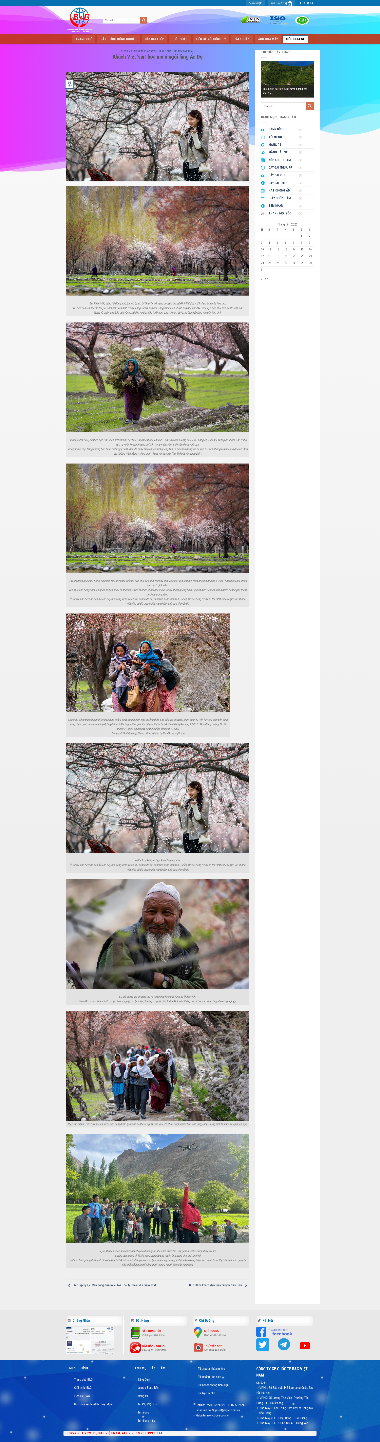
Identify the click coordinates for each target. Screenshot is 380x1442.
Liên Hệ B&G (82, 1396)
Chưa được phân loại (143, 51)
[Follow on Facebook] (300, 3)
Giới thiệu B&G (83, 1388)
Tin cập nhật (164, 51)
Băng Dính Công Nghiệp (119, 39)
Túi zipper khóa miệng (211, 1369)
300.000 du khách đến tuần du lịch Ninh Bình (215, 1285)
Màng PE (143, 1396)
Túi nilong (143, 1412)
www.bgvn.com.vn (217, 1415)
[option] (287, 79)
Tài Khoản (242, 39)
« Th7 (264, 279)
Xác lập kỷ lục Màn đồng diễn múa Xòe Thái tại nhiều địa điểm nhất (114, 1285)
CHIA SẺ (125, 51)
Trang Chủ (83, 39)
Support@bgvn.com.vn (226, 1410)
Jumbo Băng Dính (148, 1388)
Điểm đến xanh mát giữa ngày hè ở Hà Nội (286, 93)
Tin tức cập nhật (184, 51)
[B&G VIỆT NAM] (80, 20)
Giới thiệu (180, 39)
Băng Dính (144, 1379)
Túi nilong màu (146, 1421)
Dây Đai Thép (154, 39)
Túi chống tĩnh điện (209, 1377)
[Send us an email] (312, 3)
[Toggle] (301, 129)
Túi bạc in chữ (206, 1393)
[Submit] (143, 20)
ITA (159, 1433)
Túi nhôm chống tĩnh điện (213, 1385)
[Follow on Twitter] (308, 3)
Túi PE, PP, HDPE (148, 1404)
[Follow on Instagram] (304, 3)
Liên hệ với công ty (211, 39)
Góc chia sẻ (295, 39)
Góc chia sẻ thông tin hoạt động (93, 1404)
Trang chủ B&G (83, 1379)
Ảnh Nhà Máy (268, 39)
